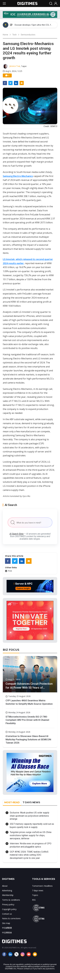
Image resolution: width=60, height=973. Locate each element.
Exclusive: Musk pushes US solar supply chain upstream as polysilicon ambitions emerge (29, 815)
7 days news (37, 890)
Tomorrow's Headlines (42, 886)
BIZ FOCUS (11, 649)
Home (5, 35)
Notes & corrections (11, 918)
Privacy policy (8, 904)
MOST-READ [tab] (12, 802)
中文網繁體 (7, 927)
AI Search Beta (16, 533)
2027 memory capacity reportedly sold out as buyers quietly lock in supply (32, 825)
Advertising (7, 890)
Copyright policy (9, 909)
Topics (35, 895)
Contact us (7, 913)
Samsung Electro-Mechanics (18, 176)
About (5, 886)
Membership (7, 895)
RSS (34, 900)
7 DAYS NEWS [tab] (31, 802)
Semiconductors (28, 35)
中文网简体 (7, 932)
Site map (6, 923)
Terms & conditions (11, 900)
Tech (14, 35)
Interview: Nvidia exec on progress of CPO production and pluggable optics (30, 845)
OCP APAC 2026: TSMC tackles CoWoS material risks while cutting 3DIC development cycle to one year (29, 854)
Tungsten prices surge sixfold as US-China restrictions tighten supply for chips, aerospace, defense (30, 835)
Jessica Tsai (14, 66)
